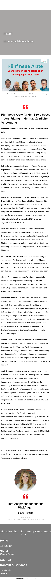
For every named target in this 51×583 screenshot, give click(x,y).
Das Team (6, 559)
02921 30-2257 (25, 517)
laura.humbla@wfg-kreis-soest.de (25, 519)
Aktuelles (6, 546)
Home (4, 540)
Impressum (19, 579)
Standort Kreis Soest (7, 553)
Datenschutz (31, 579)
